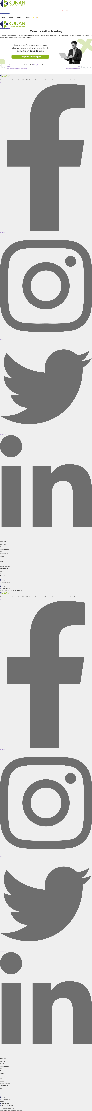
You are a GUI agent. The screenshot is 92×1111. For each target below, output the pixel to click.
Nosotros (45, 10)
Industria (36, 10)
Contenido (54, 10)
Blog (1, 571)
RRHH (1, 561)
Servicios (27, 10)
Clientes (2, 564)
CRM (1, 551)
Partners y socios (4, 559)
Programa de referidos (5, 566)
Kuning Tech (3, 546)
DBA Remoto (3, 544)
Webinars (2, 573)
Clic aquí (35, 64)
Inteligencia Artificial (4, 549)
